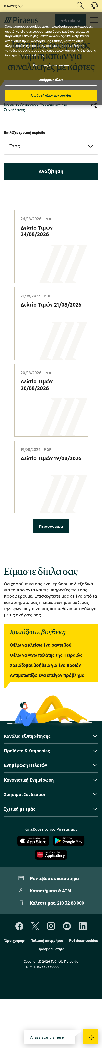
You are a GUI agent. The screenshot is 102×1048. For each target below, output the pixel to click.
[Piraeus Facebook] (19, 926)
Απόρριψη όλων (51, 79)
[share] (94, 106)
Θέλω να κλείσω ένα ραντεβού (40, 645)
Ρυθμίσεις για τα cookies (51, 65)
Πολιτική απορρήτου (46, 940)
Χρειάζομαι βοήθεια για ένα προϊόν (45, 665)
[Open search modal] (80, 5)
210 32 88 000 (70, 903)
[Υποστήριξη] (91, 7)
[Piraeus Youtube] (67, 926)
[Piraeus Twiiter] (35, 926)
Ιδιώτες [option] (10, 6)
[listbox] (12, 6)
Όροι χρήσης (14, 940)
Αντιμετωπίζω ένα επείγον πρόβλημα (47, 675)
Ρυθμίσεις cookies (83, 940)
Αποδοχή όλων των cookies (51, 95)
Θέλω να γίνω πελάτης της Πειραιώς (46, 655)
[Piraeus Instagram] (51, 926)
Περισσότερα (51, 526)
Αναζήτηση (51, 171)
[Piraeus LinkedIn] (83, 926)
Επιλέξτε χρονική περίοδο (24, 132)
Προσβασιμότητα (51, 949)
